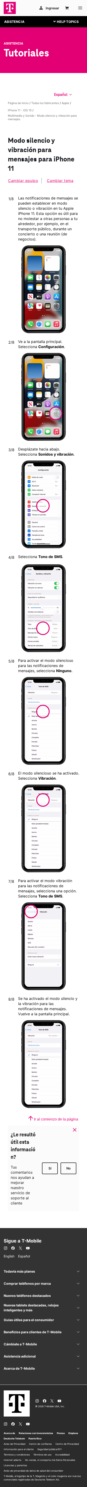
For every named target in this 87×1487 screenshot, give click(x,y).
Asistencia (13, 43)
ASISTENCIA (14, 22)
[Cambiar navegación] (69, 21)
